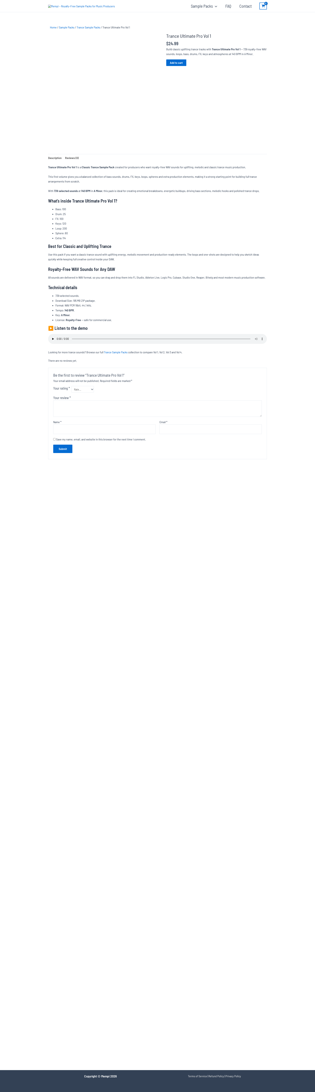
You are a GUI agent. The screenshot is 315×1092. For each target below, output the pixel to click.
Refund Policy (216, 1076)
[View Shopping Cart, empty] (263, 6)
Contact (245, 6)
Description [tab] (55, 158)
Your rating (61, 388)
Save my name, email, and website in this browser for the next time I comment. (101, 439)
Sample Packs (202, 6)
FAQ (228, 6)
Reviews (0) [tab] (72, 158)
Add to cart (176, 62)
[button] (215, 6)
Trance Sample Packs (88, 27)
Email (163, 422)
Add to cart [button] (74, 550)
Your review (62, 398)
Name (57, 422)
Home (53, 27)
